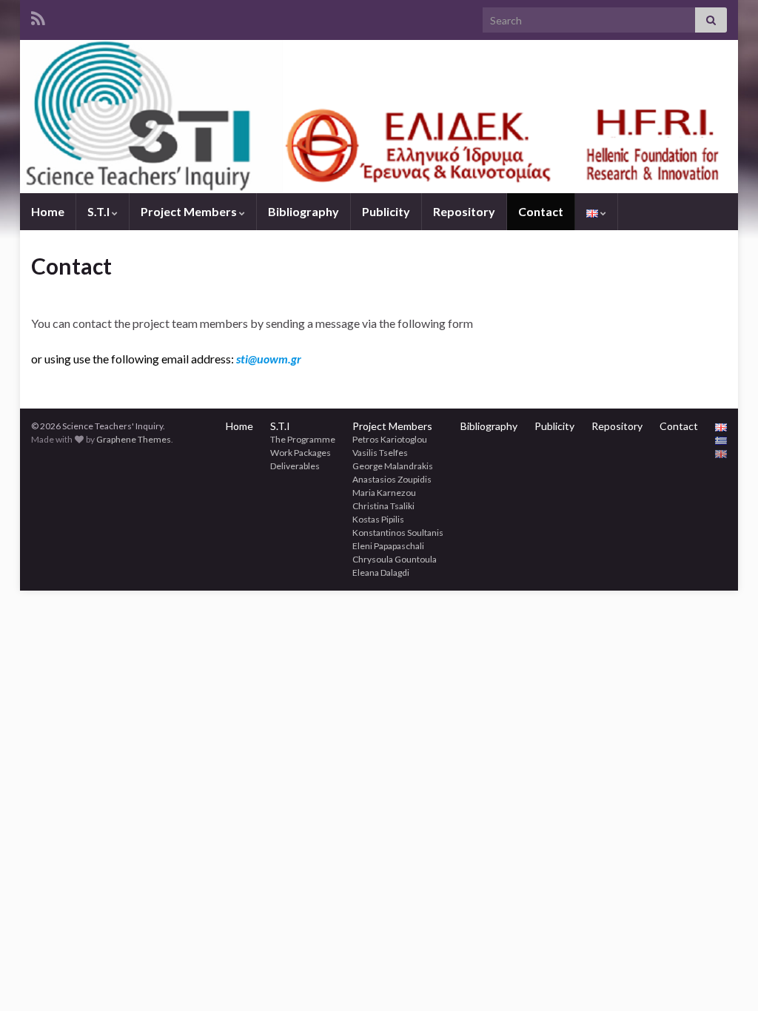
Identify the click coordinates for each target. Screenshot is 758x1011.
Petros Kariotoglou (389, 439)
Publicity (386, 211)
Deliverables (295, 465)
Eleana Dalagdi (380, 572)
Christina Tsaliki (383, 505)
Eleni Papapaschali (388, 545)
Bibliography (303, 211)
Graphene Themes (133, 439)
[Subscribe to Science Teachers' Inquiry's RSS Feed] (38, 16)
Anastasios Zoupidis (392, 479)
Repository (464, 211)
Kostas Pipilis (378, 519)
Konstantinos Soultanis (397, 532)
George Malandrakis (392, 465)
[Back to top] (724, 977)
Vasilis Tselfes (380, 452)
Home (47, 211)
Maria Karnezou (384, 492)
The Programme (302, 439)
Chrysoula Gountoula (394, 559)
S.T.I (99, 211)
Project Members (190, 211)
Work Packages (300, 452)
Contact (540, 211)
